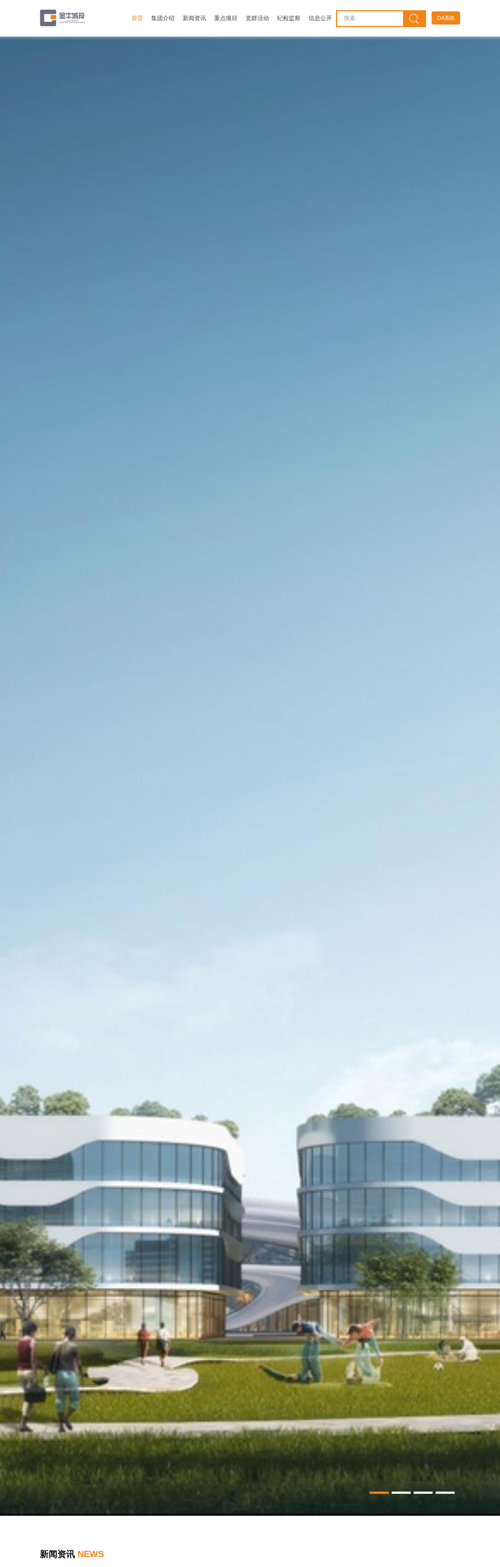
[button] (379, 1493)
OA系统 (446, 18)
